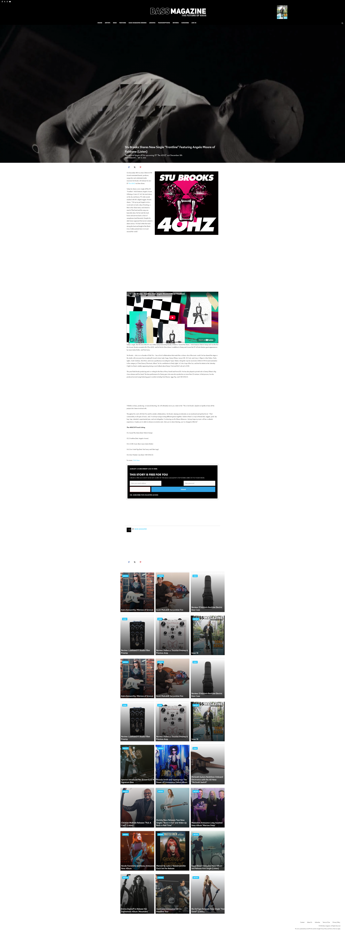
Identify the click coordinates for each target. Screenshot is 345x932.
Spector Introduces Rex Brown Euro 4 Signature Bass (137, 781)
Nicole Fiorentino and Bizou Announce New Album (138, 867)
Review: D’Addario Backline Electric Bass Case (206, 608)
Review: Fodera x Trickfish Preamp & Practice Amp (172, 651)
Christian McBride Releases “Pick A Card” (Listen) (136, 824)
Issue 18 (194, 653)
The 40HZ (132, 183)
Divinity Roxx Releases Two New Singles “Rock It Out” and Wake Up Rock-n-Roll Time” (171, 823)
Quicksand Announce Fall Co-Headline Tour (169, 910)
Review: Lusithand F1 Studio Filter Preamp (135, 651)
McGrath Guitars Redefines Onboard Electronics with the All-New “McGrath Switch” (207, 780)
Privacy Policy (324, 928)
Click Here (136, 460)
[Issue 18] (282, 12)
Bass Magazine (130, 158)
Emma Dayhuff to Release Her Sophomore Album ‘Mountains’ (134, 910)
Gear (195, 576)
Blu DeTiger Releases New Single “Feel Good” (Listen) (208, 910)
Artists (125, 576)
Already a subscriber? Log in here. (144, 469)
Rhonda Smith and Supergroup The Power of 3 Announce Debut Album (171, 781)
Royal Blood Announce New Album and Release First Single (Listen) (206, 867)
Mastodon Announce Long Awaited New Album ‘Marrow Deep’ (206, 824)
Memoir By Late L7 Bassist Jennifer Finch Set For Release (171, 867)
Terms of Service (333, 928)
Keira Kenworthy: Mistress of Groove (137, 609)
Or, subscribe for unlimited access (144, 495)
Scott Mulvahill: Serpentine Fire (169, 609)
